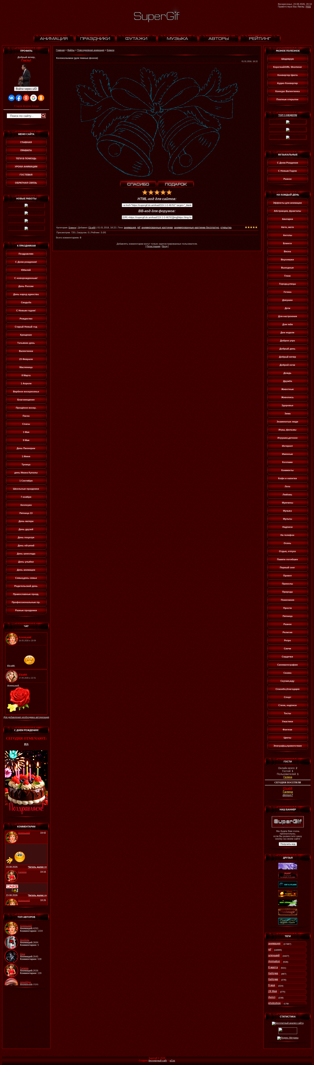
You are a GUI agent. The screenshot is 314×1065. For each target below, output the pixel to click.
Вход (164, 246)
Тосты (287, 713)
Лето (287, 486)
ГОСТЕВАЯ (26, 174)
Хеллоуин (26, 505)
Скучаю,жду (287, 681)
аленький (274, 955)
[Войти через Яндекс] (26, 98)
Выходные (287, 267)
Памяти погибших (287, 559)
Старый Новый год (26, 326)
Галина (287, 777)
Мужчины (287, 502)
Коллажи (287, 462)
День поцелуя (26, 537)
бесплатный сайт (157, 1060)
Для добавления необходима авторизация (26, 717)
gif (138, 227)
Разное (287, 179)
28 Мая (272, 991)
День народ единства (26, 294)
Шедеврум (287, 59)
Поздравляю (26, 253)
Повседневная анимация (90, 50)
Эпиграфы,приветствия (287, 745)
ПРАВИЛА (26, 150)
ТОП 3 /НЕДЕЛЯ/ (287, 115)
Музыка (287, 510)
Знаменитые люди (287, 421)
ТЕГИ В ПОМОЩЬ (26, 158)
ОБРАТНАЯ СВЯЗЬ (26, 182)
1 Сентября (25, 480)
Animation (274, 961)
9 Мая (26, 440)
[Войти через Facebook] (19, 98)
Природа (287, 592)
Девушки (287, 300)
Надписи (287, 527)
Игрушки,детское (287, 438)
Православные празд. (26, 594)
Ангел (271, 997)
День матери (26, 521)
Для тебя (287, 324)
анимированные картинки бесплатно (196, 227)
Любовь (287, 494)
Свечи (287, 648)
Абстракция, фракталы (287, 211)
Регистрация (153, 246)
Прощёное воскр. (26, 407)
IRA (26, 744)
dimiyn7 (288, 795)
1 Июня (26, 456)
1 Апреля (26, 383)
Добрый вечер (287, 356)
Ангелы (287, 235)
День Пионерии (26, 448)
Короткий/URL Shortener (287, 67)
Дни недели (287, 332)
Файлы (71, 50)
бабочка (273, 973)
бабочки (273, 979)
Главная (60, 50)
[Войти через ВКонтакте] (11, 98)
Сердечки (287, 656)
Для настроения (287, 316)
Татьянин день (26, 343)
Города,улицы (287, 284)
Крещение (26, 335)
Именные (287, 454)
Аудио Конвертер (287, 83)
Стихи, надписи (287, 705)
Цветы (287, 737)
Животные (287, 389)
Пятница (287, 616)
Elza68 (91, 227)
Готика (287, 292)
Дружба (287, 381)
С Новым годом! (26, 310)
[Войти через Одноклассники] (41, 98)
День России (26, 286)
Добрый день (287, 348)
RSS (308, 6)
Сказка (287, 673)
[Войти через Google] (33, 97)
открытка (226, 227)
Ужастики (287, 721)
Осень (287, 543)
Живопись (287, 397)
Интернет (287, 446)
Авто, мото (287, 227)
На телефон (287, 535)
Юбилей (26, 270)
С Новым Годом (287, 171)
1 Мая (26, 432)
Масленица (25, 367)
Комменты (287, 470)
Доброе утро (287, 340)
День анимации (26, 570)
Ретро (287, 640)
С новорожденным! (26, 278)
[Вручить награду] (176, 184)
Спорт (287, 697)
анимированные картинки (157, 227)
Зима (288, 413)
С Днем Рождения (287, 162)
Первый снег (287, 567)
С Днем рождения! (26, 262)
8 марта (273, 967)
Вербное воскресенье (26, 391)
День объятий (26, 545)
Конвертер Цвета (287, 75)
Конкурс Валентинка (287, 91)
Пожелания (287, 600)
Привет (287, 575)
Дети (287, 308)
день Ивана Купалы (26, 472)
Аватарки (287, 219)
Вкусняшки (287, 259)
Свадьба (26, 302)
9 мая (271, 985)
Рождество (26, 318)
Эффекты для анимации (287, 203)
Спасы (26, 424)
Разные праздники (26, 610)
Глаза (287, 275)
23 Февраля (26, 359)
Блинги (110, 50)
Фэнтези (287, 729)
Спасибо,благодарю (287, 689)
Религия (287, 632)
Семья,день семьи (26, 578)
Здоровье (287, 405)
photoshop (274, 1003)
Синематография (287, 664)
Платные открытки (287, 99)
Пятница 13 (25, 513)
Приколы (287, 583)
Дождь (287, 373)
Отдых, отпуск (287, 551)
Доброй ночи (287, 365)
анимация (130, 227)
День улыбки (26, 561)
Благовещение (26, 399)
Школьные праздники (26, 489)
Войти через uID (26, 88)
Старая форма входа (26, 106)
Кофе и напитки (287, 478)
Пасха (26, 416)
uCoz (172, 1060)
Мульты (287, 519)
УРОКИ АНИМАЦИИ (26, 166)
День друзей (26, 529)
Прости (287, 608)
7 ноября (26, 497)
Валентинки (26, 351)
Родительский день (26, 586)
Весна (287, 251)
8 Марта (26, 375)
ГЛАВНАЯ (26, 142)
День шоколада (26, 553)
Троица (26, 464)
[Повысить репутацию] (138, 184)
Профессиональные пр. (26, 602)
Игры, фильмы (287, 429)
